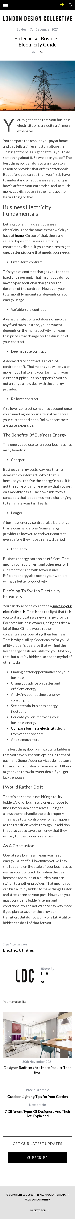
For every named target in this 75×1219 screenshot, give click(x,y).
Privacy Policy (45, 1194)
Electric (10, 950)
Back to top (38, 1210)
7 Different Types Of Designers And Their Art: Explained (37, 1110)
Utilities (26, 950)
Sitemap (62, 1194)
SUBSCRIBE (37, 1157)
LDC (39, 51)
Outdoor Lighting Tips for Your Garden (37, 1093)
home (19, 235)
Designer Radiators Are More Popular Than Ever (37, 1069)
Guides (21, 29)
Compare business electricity (33, 728)
